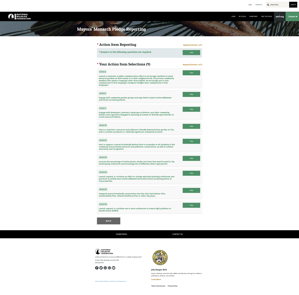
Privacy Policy (172, 286)
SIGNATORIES (121, 234)
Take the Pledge (266, 16)
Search (293, 5)
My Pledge (242, 16)
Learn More (156, 279)
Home (233, 16)
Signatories (253, 16)
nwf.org (280, 16)
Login (250, 4)
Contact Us (258, 4)
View (191, 53)
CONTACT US (177, 234)
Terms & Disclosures (158, 286)
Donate (292, 16)
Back (108, 221)
